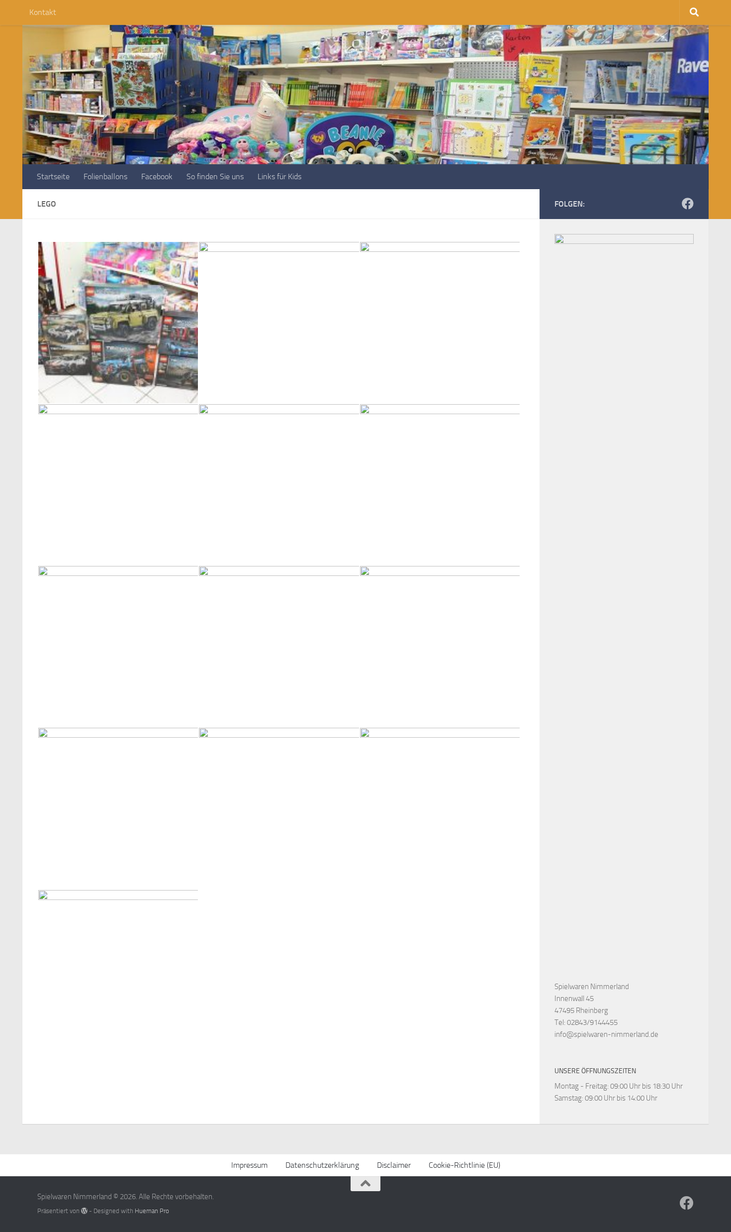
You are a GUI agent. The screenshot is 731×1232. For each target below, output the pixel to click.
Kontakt (42, 12)
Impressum (249, 1165)
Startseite (53, 176)
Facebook (157, 176)
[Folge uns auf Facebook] (688, 204)
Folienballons (105, 176)
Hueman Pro (152, 1211)
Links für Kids (279, 176)
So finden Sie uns (215, 176)
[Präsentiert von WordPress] (84, 1211)
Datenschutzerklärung (322, 1165)
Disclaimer (394, 1165)
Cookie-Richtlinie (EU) (464, 1165)
